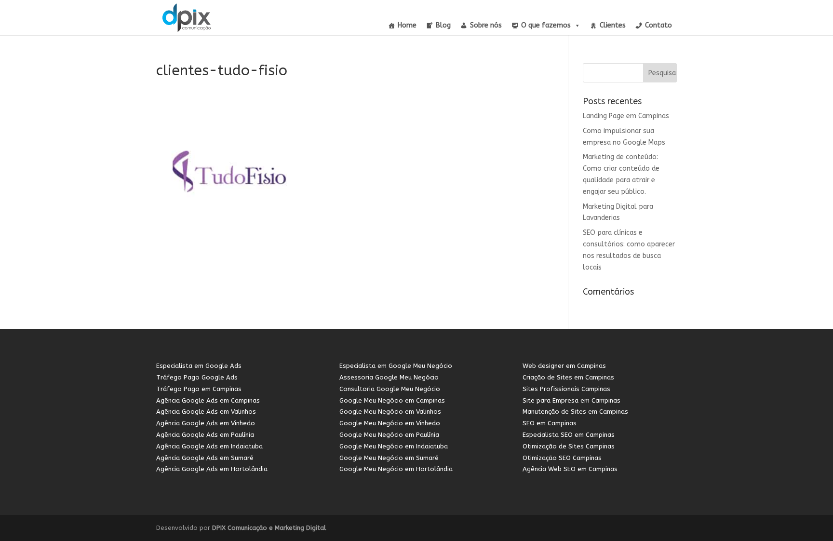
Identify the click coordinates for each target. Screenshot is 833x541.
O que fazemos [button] (546, 25)
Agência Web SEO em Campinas (570, 469)
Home (407, 25)
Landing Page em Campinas (626, 116)
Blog (443, 25)
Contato (658, 25)
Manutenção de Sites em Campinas (575, 411)
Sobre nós (486, 25)
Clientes (613, 25)
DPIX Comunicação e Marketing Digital (269, 527)
